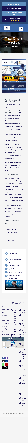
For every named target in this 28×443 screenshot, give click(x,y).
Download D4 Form (24, 339)
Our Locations (15, 346)
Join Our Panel (23, 325)
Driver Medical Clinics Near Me (24, 387)
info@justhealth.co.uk (15, 337)
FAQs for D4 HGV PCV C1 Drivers (24, 370)
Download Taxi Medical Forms (24, 346)
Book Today (16, 112)
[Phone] (6, 367)
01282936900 (15, 334)
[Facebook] (3, 358)
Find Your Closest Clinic (24, 318)
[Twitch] (6, 358)
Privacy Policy (24, 399)
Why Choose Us (24, 332)
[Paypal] (6, 361)
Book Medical (24, 311)
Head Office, (15, 319)
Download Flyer (24, 362)
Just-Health (22, 413)
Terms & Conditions (24, 405)
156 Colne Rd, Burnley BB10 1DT (15, 327)
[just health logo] (7, 26)
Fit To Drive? (23, 379)
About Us (23, 394)
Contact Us (15, 341)
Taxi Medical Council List (24, 355)
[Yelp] (6, 364)
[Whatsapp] (3, 364)
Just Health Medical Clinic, (15, 313)
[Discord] (3, 361)
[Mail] (3, 367)
